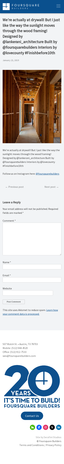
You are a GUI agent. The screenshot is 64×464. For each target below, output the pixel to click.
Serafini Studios (52, 437)
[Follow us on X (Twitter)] (52, 427)
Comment (9, 220)
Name (7, 262)
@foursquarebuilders (47, 173)
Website (7, 288)
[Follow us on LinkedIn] (58, 427)
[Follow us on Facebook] (39, 427)
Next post (50, 186)
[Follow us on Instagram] (45, 427)
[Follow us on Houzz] (32, 427)
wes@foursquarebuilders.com (19, 355)
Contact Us (32, 416)
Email (7, 275)
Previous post (16, 186)
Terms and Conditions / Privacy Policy (40, 445)
